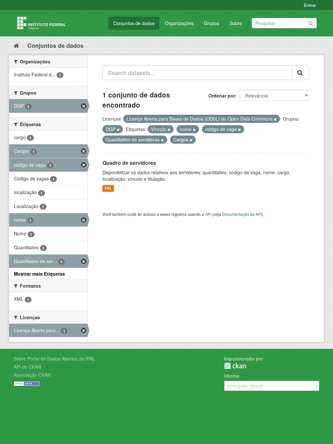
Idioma (231, 375)
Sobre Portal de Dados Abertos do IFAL (54, 358)
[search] (300, 72)
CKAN (235, 365)
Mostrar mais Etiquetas (39, 273)
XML (108, 188)
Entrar (310, 5)
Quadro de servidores (129, 162)
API (208, 214)
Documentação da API (242, 214)
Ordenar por (221, 95)
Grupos (211, 23)
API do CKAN (27, 366)
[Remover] (275, 119)
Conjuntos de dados (133, 23)
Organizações (179, 23)
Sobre (236, 23)
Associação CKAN (32, 375)
